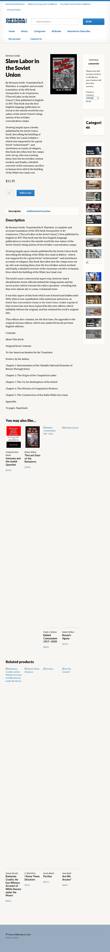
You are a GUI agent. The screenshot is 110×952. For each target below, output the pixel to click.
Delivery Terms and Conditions (42, 4)
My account (15, 39)
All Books (56, 31)
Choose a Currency (90, 93)
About (24, 31)
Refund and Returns (15, 4)
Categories (39, 31)
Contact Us (36, 39)
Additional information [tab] (38, 211)
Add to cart (25, 193)
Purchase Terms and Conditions (75, 4)
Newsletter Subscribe (78, 31)
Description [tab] (15, 211)
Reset (88, 101)
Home (12, 31)
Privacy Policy (14, 10)
